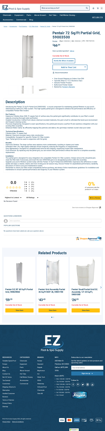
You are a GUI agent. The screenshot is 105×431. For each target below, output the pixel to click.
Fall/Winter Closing (67, 15)
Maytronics (41, 371)
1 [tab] (51, 317)
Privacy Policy (7, 403)
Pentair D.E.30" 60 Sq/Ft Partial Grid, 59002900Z (19, 290)
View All (40, 393)
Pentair (39, 361)
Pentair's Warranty (68, 87)
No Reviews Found (10, 201)
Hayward (40, 364)
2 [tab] (53, 317)
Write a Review (95, 198)
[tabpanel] (19, 286)
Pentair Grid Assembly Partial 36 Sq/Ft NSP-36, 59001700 (51, 290)
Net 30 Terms (7, 377)
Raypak (39, 367)
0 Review (16, 191)
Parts (29, 15)
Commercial (21, 20)
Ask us (72, 51)
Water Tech (41, 377)
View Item (19, 310)
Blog (31, 20)
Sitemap (5, 406)
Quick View (19, 273)
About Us (5, 367)
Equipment (19, 15)
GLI (38, 374)
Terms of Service (8, 400)
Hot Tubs (52, 15)
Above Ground (40, 15)
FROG (39, 380)
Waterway (40, 384)
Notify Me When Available (64, 61)
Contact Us (6, 374)
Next (101, 287)
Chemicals (7, 15)
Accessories (8, 20)
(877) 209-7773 (60, 2)
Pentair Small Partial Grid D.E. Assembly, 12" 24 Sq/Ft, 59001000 (85, 292)
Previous (4, 287)
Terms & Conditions (18, 422)
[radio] (52, 182)
